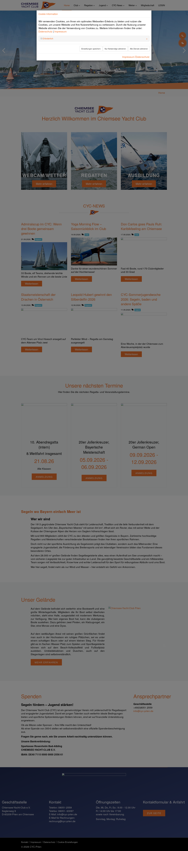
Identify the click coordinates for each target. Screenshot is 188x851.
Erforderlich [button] (47, 38)
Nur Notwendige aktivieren (115, 48)
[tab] (94, 38)
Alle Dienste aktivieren (139, 48)
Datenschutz (45, 31)
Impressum (60, 31)
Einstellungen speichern (91, 48)
